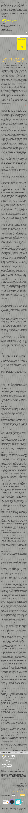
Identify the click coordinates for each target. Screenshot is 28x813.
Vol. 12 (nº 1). (21, 50)
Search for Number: (5, 795)
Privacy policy (24, 791)
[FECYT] (18, 802)
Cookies (19, 791)
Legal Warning (14, 791)
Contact (25, 789)
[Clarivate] (12, 802)
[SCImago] (24, 802)
